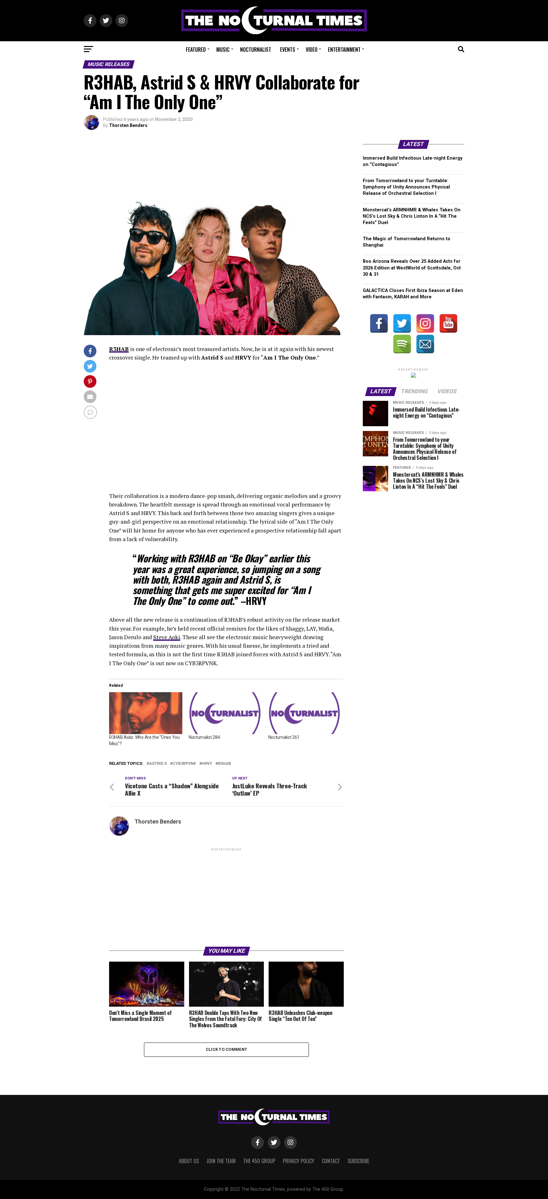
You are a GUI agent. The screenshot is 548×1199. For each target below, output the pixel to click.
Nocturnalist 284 (204, 737)
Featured (196, 49)
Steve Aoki (166, 637)
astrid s (158, 764)
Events (287, 49)
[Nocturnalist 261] (305, 713)
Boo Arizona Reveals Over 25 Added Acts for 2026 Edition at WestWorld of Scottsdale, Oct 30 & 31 (412, 268)
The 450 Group (259, 1161)
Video (311, 49)
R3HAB (119, 349)
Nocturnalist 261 (284, 737)
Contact (331, 1161)
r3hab (224, 764)
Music (223, 49)
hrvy (207, 764)
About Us (189, 1161)
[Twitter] (402, 323)
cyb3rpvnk (184, 764)
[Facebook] (378, 323)
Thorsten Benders (128, 125)
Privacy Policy (298, 1161)
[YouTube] (448, 323)
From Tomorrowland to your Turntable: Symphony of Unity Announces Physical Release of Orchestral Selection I (406, 187)
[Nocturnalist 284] (225, 713)
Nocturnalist (255, 49)
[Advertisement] (226, 896)
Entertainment (344, 49)
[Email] (425, 344)
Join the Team (221, 1161)
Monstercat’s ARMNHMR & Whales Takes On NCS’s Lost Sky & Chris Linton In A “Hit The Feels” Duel (411, 216)
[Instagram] (425, 323)
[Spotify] (402, 344)
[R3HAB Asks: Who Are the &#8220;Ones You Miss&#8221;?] (145, 713)
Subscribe (358, 1161)
